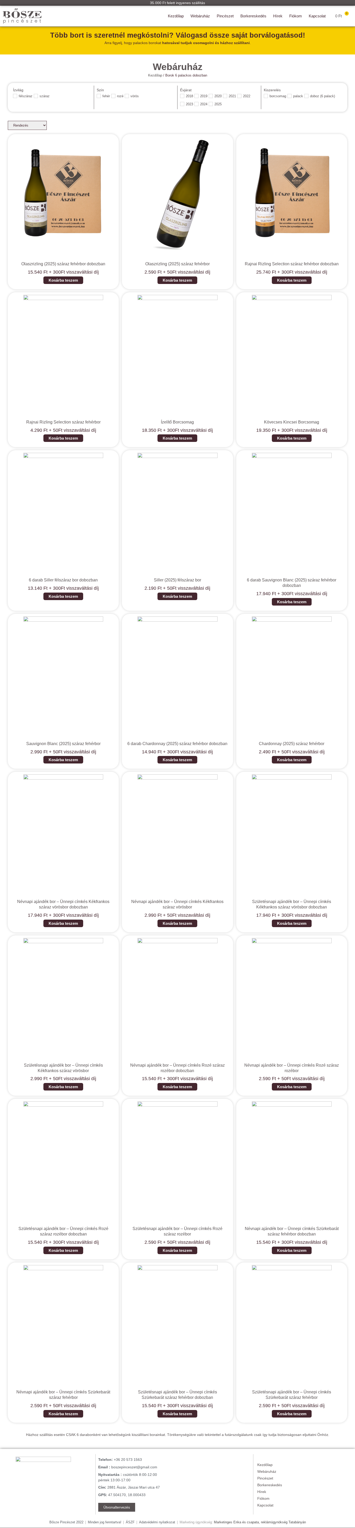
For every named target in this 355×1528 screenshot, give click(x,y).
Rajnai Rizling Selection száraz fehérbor (63, 422)
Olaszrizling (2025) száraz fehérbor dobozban (63, 264)
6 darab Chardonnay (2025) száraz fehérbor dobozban (177, 743)
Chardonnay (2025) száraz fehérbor (291, 743)
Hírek (277, 16)
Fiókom (295, 16)
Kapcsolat (317, 16)
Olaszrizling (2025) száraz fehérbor (177, 264)
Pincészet (225, 16)
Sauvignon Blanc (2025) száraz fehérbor (63, 743)
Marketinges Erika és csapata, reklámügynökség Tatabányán (260, 1522)
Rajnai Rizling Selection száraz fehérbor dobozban (292, 264)
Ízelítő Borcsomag (177, 422)
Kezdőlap (176, 16)
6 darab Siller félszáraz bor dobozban (63, 580)
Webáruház (200, 16)
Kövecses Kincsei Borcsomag (291, 422)
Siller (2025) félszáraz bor (177, 580)
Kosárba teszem (63, 280)
